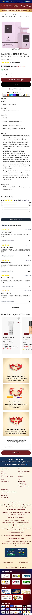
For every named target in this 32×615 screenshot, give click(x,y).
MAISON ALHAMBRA (6, 59)
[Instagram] (5, 497)
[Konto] (24, 6)
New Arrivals (22, 10)
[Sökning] (21, 6)
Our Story (4, 474)
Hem (2, 471)
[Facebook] (2, 497)
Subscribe (16, 453)
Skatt (19, 479)
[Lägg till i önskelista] (19, 322)
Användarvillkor (8, 562)
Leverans (20, 474)
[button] (27, 614)
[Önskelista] (27, 6)
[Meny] (2, 6)
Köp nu (16, 84)
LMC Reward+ (5, 481)
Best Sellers (12, 10)
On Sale (4, 10)
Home (2, 15)
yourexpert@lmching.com (8, 492)
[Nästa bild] (29, 335)
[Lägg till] (18, 318)
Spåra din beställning (24, 471)
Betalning (20, 476)
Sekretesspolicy (24, 562)
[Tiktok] (8, 497)
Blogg (2, 479)
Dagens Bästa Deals (10, 15)
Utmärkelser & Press (7, 476)
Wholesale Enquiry (23, 486)
